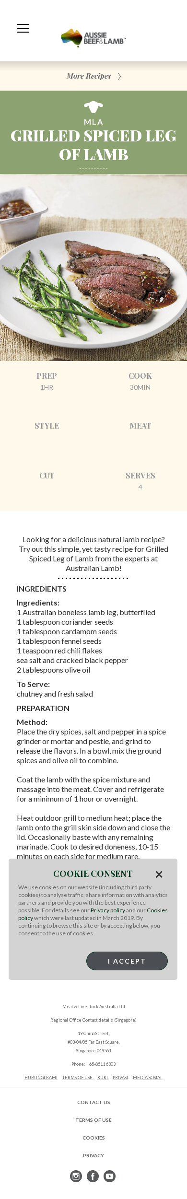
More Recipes (89, 76)
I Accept (127, 961)
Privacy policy (108, 910)
